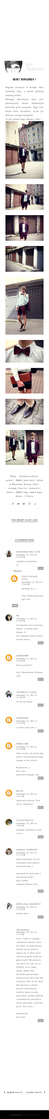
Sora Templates (30, 1114)
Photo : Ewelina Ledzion (24, 476)
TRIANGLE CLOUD (26, 692)
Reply (41, 568)
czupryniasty (25, 820)
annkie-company (26, 849)
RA (17, 615)
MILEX (19, 791)
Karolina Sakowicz (28, 904)
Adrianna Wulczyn (28, 551)
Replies (18, 571)
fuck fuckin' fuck (30, 577)
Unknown (22, 655)
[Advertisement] (24, 25)
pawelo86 (22, 743)
